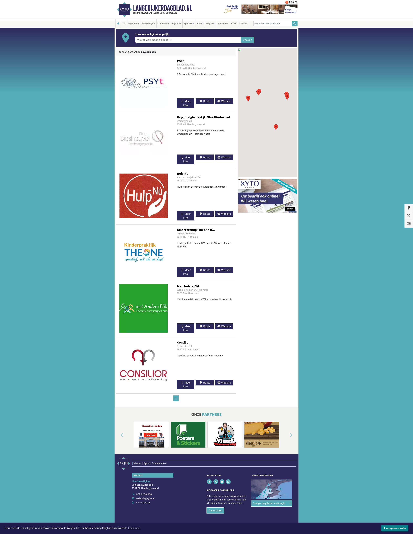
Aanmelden (215, 510)
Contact (243, 23)
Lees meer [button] (134, 528)
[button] (258, 92)
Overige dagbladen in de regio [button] (269, 503)
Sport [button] (199, 23)
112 (124, 23)
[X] (216, 481)
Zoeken (247, 39)
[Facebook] (209, 481)
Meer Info (187, 103)
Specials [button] (188, 23)
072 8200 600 (144, 494)
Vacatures (223, 23)
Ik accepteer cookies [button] (394, 528)
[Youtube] (222, 481)
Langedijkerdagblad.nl (162, 8)
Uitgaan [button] (210, 23)
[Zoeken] (295, 23)
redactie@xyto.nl (145, 498)
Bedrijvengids (148, 23)
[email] (409, 224)
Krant (234, 23)
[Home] (118, 23)
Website (225, 101)
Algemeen (133, 23)
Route (206, 101)
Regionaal (176, 23)
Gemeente (163, 23)
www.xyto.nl (143, 502)
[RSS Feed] (229, 481)
